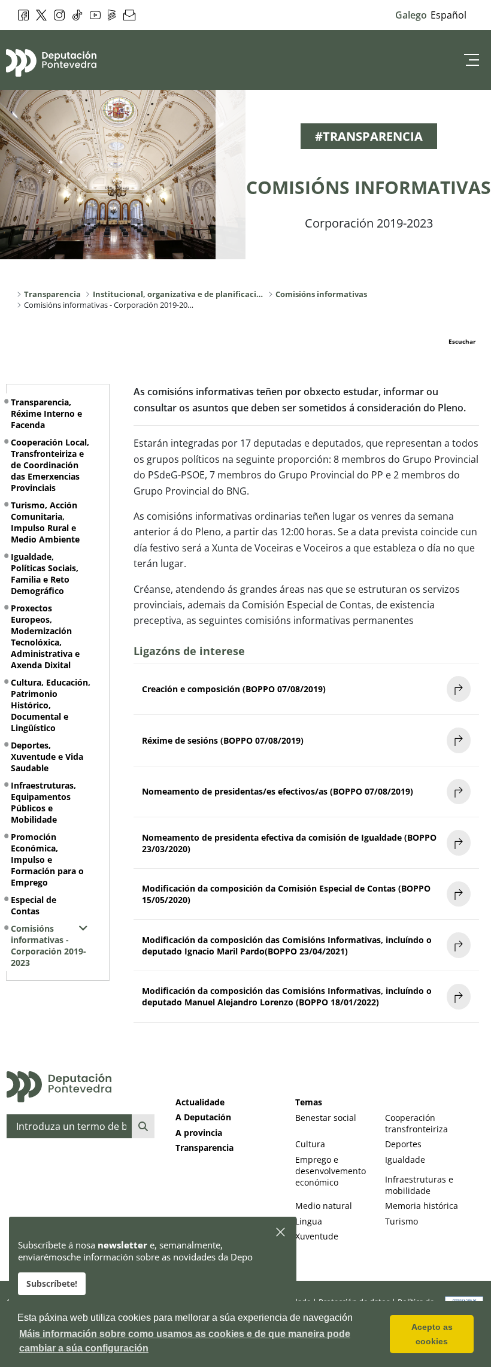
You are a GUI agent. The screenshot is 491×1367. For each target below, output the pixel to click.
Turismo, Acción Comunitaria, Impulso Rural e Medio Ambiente (45, 522)
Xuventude (316, 1236)
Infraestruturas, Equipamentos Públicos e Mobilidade (43, 802)
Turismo (401, 1221)
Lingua (308, 1221)
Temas (308, 1102)
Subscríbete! (51, 1283)
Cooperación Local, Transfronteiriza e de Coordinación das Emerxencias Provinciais (50, 465)
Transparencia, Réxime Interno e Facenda (46, 413)
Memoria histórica (421, 1205)
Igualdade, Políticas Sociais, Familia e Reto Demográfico (44, 573)
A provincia (198, 1132)
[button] (281, 1232)
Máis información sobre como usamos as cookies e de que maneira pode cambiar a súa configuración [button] (184, 1341)
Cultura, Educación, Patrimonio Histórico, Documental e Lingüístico (50, 705)
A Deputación (203, 1117)
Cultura (310, 1144)
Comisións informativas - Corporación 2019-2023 (48, 945)
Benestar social (325, 1117)
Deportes (403, 1144)
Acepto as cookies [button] (432, 1334)
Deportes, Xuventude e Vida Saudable (47, 756)
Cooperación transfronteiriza (416, 1123)
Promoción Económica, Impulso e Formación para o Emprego (47, 859)
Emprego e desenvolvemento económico (330, 1171)
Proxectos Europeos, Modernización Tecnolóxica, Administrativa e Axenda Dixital (45, 636)
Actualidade (200, 1102)
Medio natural (323, 1205)
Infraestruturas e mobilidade (419, 1185)
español (448, 15)
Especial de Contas (33, 905)
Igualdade (405, 1159)
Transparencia (204, 1147)
